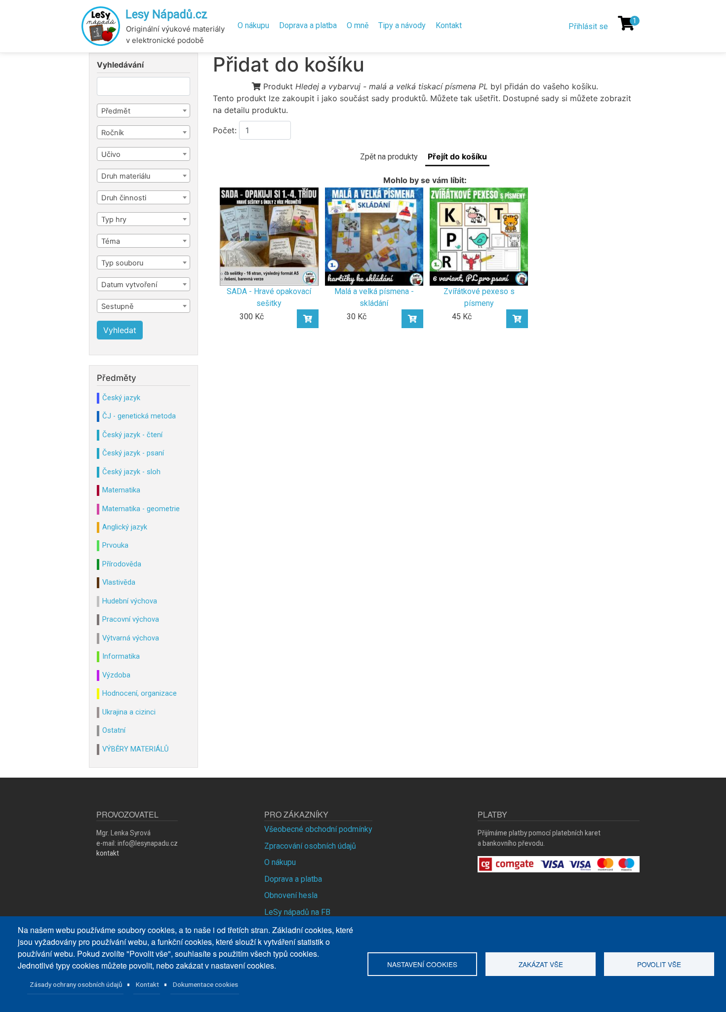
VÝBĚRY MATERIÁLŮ (135, 749)
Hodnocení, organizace (139, 693)
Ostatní (113, 730)
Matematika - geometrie (141, 508)
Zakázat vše (541, 964)
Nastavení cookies (422, 964)
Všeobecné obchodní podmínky (318, 829)
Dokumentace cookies (205, 984)
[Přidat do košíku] (308, 318)
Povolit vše (659, 964)
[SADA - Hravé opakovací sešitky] (269, 236)
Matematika (121, 490)
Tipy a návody (402, 25)
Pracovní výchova (130, 619)
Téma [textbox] (110, 241)
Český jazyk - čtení (132, 434)
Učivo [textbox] (111, 154)
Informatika (121, 656)
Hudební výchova (129, 601)
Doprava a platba (308, 25)
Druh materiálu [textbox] (125, 176)
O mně (357, 25)
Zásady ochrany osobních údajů (76, 984)
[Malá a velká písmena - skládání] (374, 236)
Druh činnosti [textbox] (123, 197)
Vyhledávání (120, 65)
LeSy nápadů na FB (297, 912)
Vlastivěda (118, 582)
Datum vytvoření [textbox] (129, 284)
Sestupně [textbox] (117, 306)
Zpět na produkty (389, 156)
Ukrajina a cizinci (129, 712)
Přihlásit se (588, 26)
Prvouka (115, 545)
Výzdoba (116, 675)
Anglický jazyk (124, 527)
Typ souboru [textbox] (122, 263)
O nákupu (253, 25)
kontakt (107, 853)
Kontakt (449, 25)
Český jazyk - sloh (131, 471)
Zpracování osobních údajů (310, 846)
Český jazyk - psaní (133, 453)
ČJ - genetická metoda (139, 416)
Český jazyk (121, 397)
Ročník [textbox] (112, 132)
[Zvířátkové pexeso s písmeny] (479, 236)
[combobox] (143, 110)
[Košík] (626, 23)
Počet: (225, 130)
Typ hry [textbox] (113, 219)
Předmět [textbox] (115, 111)
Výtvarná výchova (130, 638)
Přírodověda (121, 564)
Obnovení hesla (291, 895)
